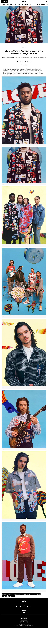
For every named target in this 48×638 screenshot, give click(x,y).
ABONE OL (4, 1)
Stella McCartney (7, 594)
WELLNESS (25, 4)
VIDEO (30, 4)
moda (38, 594)
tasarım (4, 596)
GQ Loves (24, 47)
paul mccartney (26, 594)
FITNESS (15, 4)
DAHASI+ (43, 4)
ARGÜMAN (9, 4)
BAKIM (4, 4)
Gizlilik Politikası (24, 617)
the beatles (17, 594)
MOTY (38, 4)
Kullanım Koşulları (24, 618)
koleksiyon (11, 596)
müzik (33, 594)
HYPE (34, 4)
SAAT (19, 4)
